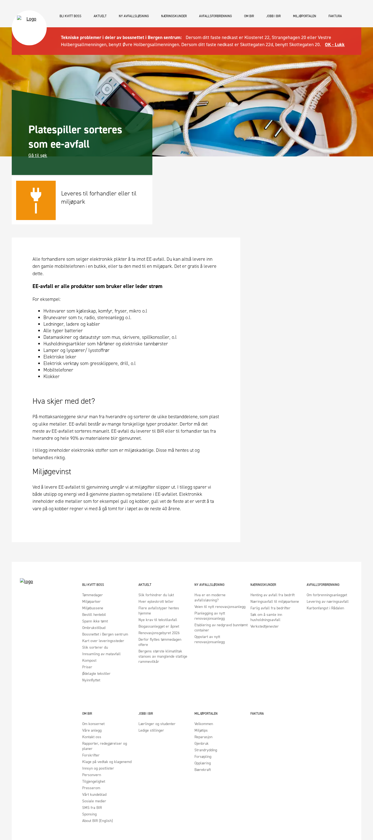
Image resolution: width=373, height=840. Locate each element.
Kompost (89, 660)
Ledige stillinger (151, 730)
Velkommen (203, 723)
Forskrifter (91, 755)
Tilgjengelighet (93, 781)
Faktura (335, 16)
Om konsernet (93, 723)
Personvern (91, 774)
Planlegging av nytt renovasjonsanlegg (209, 616)
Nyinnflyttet (91, 680)
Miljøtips (201, 730)
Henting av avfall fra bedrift (272, 595)
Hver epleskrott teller (156, 601)
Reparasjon (203, 737)
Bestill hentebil (94, 614)
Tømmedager (92, 595)
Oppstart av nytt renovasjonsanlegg (209, 639)
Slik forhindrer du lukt (156, 595)
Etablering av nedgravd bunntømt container (221, 627)
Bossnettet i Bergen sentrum (105, 634)
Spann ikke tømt (95, 621)
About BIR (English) (97, 820)
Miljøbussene (92, 608)
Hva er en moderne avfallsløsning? (210, 597)
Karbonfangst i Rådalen (325, 608)
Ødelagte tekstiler (96, 673)
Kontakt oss (91, 737)
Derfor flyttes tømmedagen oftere (159, 642)
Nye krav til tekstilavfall (157, 619)
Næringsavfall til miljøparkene (274, 601)
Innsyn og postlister (98, 768)
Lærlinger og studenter (157, 723)
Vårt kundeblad (94, 794)
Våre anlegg (92, 730)
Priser (87, 667)
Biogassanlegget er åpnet (158, 626)
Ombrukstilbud (93, 627)
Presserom (91, 788)
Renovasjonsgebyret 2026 (159, 633)
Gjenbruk (201, 743)
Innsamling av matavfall (101, 654)
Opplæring (202, 763)
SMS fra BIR (92, 807)
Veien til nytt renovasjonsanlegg (219, 606)
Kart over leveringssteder (103, 640)
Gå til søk (37, 155)
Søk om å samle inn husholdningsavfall (266, 617)
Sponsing (89, 814)
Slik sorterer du (95, 647)
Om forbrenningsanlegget (327, 595)
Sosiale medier (94, 801)
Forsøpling (202, 756)
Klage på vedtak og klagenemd (107, 761)
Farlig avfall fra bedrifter (270, 608)
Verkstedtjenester (264, 626)
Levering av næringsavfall (328, 601)
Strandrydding (205, 750)
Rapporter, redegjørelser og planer (104, 746)
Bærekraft (202, 769)
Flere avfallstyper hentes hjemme (158, 610)
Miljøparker (91, 601)
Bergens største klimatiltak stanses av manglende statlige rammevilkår (162, 656)
